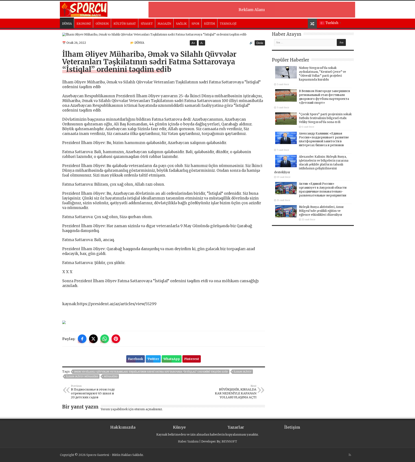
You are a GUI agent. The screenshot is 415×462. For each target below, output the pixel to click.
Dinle (259, 43)
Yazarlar (236, 427)
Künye (179, 427)
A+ (193, 43)
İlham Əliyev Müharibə (82, 376)
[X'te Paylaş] (93, 338)
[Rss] (349, 454)
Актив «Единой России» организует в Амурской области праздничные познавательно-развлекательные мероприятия (322, 189)
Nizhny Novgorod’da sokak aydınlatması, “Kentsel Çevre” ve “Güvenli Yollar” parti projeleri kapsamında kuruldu (322, 73)
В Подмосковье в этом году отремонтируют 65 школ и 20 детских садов (93, 391)
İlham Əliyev (242, 371)
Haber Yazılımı (188, 441)
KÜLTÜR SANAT (124, 24)
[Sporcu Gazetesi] (83, 9)
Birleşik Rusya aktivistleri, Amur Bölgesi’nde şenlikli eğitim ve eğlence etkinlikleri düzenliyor (321, 211)
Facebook (135, 359)
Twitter (153, 359)
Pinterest (191, 359)
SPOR (195, 24)
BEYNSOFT (229, 441)
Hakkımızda (122, 427)
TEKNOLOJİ (228, 24)
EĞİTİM (209, 24)
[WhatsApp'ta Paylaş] (104, 338)
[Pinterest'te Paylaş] (116, 338)
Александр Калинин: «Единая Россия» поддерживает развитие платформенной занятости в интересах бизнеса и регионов (324, 139)
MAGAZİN (164, 24)
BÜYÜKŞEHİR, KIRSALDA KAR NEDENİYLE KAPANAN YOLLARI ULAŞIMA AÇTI (235, 391)
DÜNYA (67, 24)
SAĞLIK (181, 24)
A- (201, 43)
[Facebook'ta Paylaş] (82, 338)
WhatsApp (171, 359)
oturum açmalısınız (148, 409)
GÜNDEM (102, 24)
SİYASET (147, 24)
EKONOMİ (84, 24)
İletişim (292, 427)
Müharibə (110, 376)
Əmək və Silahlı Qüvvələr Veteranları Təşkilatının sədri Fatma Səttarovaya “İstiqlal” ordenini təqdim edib (151, 371)
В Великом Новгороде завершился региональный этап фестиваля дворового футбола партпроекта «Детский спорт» (324, 97)
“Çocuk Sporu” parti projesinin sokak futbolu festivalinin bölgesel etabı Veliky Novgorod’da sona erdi (325, 118)
